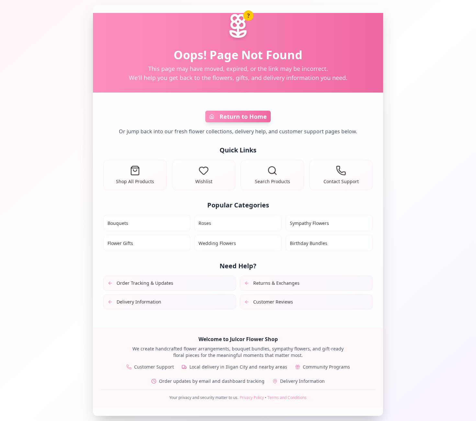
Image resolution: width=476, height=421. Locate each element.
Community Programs (326, 367)
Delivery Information (302, 381)
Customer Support (154, 367)
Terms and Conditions (287, 397)
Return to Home (243, 116)
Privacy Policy (252, 397)
